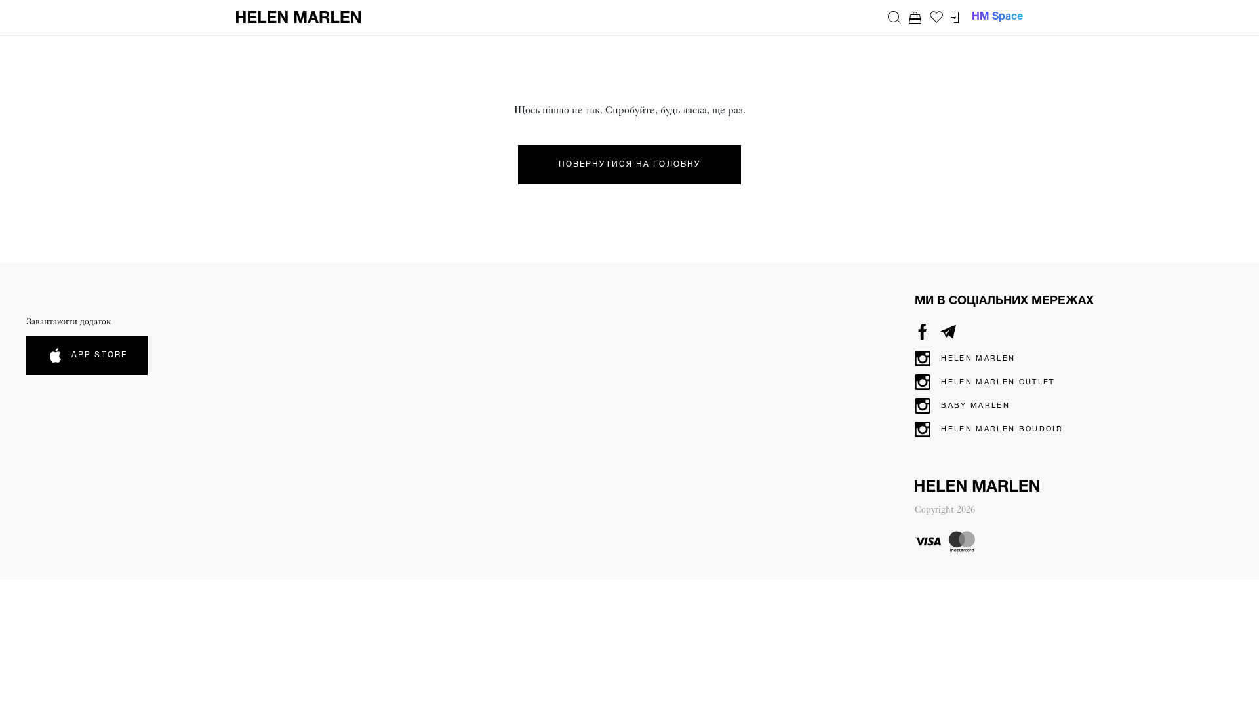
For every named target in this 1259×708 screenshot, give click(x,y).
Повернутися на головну (629, 164)
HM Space (997, 17)
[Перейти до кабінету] (955, 17)
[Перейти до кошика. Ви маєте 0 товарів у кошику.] (915, 17)
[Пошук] (894, 17)
